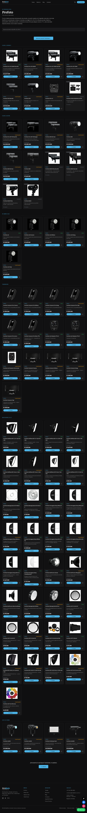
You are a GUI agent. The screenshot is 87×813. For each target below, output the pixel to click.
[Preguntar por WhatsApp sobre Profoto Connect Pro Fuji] (82, 314)
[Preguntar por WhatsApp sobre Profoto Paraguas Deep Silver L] (19, 583)
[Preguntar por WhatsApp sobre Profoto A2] (19, 245)
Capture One (26, 794)
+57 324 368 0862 (71, 790)
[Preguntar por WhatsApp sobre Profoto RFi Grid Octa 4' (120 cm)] (61, 680)
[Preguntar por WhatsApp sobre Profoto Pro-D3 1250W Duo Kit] (19, 77)
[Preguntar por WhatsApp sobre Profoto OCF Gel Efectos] (19, 713)
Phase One (26, 792)
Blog (44, 2)
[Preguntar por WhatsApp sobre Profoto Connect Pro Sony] (61, 314)
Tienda (33, 2)
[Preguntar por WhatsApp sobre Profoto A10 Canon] (40, 245)
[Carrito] (75, 2)
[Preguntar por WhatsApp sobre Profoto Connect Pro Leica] (19, 345)
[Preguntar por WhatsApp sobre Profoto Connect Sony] (82, 378)
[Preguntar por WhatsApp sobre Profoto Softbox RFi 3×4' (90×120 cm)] (61, 450)
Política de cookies (70, 808)
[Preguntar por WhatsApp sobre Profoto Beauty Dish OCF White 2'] (19, 517)
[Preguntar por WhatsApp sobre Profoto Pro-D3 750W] (82, 77)
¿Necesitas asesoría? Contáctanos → (43, 38)
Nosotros (39, 2)
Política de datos (62, 808)
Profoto (25, 790)
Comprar (11, 76)
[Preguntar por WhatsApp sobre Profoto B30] (82, 147)
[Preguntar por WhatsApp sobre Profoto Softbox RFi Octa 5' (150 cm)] (40, 484)
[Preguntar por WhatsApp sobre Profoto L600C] (19, 751)
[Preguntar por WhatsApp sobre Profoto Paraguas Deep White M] (82, 516)
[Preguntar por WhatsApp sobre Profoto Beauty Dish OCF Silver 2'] (40, 517)
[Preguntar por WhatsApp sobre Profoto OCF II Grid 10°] (82, 616)
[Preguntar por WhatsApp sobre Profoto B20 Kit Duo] (19, 179)
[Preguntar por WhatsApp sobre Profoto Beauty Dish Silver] (61, 616)
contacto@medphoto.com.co (73, 792)
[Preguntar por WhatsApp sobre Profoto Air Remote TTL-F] (82, 345)
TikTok (8, 798)
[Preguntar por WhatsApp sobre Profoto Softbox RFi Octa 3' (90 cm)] (82, 450)
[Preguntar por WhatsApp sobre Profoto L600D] (40, 751)
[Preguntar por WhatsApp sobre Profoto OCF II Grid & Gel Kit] (61, 648)
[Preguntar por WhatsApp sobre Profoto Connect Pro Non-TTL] (40, 346)
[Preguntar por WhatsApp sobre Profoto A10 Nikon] (61, 245)
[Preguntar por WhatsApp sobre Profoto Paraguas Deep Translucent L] (40, 584)
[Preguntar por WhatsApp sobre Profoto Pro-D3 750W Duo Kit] (61, 77)
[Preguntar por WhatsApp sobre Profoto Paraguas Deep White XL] (40, 551)
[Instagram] (3, 798)
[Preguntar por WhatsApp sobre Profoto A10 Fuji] (19, 277)
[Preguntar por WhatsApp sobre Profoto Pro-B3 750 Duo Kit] (19, 147)
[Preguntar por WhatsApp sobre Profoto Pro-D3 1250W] (40, 77)
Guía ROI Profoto (49, 799)
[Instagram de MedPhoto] (83, 806)
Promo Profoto (48, 801)
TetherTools (26, 796)
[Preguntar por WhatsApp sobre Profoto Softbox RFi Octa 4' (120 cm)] (19, 484)
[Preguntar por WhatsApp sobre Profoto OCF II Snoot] (82, 648)
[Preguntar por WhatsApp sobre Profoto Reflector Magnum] (82, 583)
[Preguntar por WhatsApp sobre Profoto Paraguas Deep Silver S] (61, 549)
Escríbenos (82, 2)
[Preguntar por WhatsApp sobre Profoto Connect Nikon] (61, 378)
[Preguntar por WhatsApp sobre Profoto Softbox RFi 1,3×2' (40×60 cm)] (19, 450)
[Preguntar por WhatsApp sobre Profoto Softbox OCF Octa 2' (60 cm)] (61, 484)
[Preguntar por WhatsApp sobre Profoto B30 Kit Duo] (61, 147)
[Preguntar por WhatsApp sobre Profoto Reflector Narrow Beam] (19, 616)
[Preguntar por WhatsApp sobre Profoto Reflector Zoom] (61, 583)
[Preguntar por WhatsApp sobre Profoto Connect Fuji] (19, 410)
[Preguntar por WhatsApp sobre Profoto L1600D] (82, 751)
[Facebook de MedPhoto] (83, 802)
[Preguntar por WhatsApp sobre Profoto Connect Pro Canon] (19, 314)
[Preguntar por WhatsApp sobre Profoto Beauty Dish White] (40, 616)
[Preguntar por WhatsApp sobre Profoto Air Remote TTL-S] (61, 345)
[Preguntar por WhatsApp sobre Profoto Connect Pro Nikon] (40, 314)
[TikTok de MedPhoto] (83, 798)
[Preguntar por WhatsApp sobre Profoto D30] (40, 109)
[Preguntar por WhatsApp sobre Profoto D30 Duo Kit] (19, 109)
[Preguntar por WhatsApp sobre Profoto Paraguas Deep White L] (19, 549)
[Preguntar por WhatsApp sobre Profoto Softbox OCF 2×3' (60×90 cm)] (82, 484)
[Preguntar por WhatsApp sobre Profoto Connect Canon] (40, 378)
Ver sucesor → (69, 104)
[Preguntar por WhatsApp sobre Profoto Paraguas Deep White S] (61, 516)
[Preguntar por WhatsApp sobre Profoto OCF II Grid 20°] (19, 648)
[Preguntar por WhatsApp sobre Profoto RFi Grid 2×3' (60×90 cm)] (40, 680)
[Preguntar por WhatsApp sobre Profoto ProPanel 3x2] (61, 751)
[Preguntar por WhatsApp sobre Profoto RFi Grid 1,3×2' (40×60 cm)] (19, 682)
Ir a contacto (43, 766)
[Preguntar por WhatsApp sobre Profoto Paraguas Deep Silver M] (82, 549)
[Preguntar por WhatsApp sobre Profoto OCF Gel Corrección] (82, 679)
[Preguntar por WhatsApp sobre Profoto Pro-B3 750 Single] (40, 147)
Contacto (49, 2)
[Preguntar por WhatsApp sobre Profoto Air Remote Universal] (19, 378)
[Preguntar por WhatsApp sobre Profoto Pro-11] (61, 109)
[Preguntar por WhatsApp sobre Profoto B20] (40, 179)
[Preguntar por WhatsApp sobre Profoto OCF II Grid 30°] (40, 648)
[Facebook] (5, 798)
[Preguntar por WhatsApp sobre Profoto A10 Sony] (82, 245)
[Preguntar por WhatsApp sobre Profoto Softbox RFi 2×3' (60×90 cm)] (40, 450)
